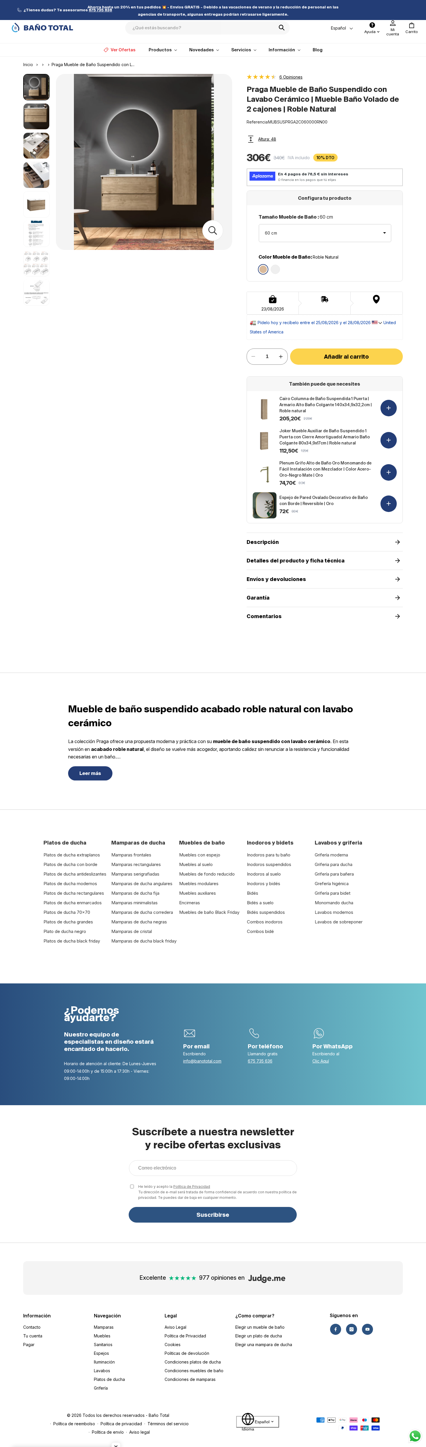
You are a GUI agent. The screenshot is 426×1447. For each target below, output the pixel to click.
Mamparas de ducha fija (135, 893)
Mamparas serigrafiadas (135, 874)
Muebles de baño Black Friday (209, 912)
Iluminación (104, 1361)
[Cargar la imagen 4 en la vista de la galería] (36, 175)
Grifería (101, 1388)
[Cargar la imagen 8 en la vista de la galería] (36, 292)
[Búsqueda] (283, 27)
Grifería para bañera (334, 874)
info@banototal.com (202, 1061)
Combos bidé (260, 931)
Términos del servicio (168, 1423)
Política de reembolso (74, 1423)
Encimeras (189, 902)
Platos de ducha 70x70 (66, 912)
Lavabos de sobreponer (339, 922)
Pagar (28, 1344)
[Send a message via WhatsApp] (415, 1436)
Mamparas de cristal (131, 931)
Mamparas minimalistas (134, 902)
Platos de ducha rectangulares (73, 893)
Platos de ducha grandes (68, 922)
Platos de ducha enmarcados (72, 902)
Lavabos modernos (334, 912)
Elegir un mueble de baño (260, 1327)
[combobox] (207, 28)
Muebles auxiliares (197, 893)
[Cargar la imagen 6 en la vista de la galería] (36, 233)
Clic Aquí (320, 1061)
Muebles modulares (199, 883)
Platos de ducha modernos (70, 883)
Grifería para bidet (332, 893)
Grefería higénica (332, 883)
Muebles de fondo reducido (207, 874)
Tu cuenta (32, 1335)
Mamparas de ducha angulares (141, 883)
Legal (171, 1316)
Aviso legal (139, 1432)
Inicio (28, 64)
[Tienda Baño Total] (42, 27)
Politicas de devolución (187, 1353)
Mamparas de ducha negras (139, 922)
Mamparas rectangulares (136, 864)
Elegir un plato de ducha (258, 1335)
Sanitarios (103, 1344)
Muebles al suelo (196, 864)
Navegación (107, 1316)
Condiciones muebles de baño (194, 1370)
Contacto (32, 1327)
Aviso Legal (175, 1327)
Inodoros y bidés (263, 883)
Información (37, 1316)
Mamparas (104, 1327)
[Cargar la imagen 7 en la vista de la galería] (36, 263)
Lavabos (102, 1370)
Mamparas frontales (131, 855)
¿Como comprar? (254, 1316)
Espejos (101, 1353)
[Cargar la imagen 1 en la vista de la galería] (36, 87)
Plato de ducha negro (64, 931)
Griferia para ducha (333, 864)
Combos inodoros (265, 922)
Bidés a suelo (260, 902)
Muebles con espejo (199, 855)
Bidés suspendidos (266, 912)
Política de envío (108, 1432)
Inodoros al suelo (264, 874)
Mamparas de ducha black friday (143, 941)
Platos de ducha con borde (70, 864)
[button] (411, 28)
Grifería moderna (331, 855)
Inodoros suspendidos (269, 864)
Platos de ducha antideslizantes (74, 874)
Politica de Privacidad (185, 1335)
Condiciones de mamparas (190, 1379)
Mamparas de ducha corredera (142, 912)
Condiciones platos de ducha (193, 1361)
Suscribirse (212, 1215)
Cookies (173, 1344)
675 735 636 (260, 1061)
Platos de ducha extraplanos (71, 855)
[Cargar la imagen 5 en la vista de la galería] (36, 204)
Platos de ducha (109, 1379)
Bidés (252, 893)
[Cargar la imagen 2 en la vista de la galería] (36, 116)
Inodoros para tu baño (268, 855)
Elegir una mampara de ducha (263, 1344)
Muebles (102, 1335)
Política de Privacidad (191, 1186)
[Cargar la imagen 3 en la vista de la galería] (36, 145)
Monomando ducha (334, 902)
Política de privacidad (121, 1423)
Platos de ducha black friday (71, 941)
